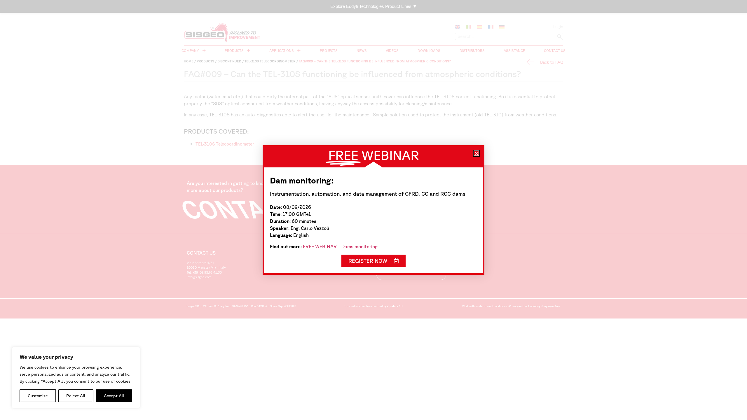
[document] (373, 210)
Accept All (114, 395)
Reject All (75, 395)
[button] (476, 153)
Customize (38, 395)
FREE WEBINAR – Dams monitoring (340, 246)
